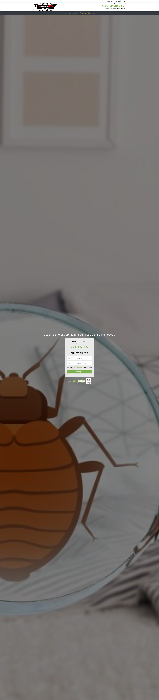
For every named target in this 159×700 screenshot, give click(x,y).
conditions (79, 367)
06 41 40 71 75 (115, 6)
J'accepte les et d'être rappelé (80, 367)
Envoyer (79, 372)
